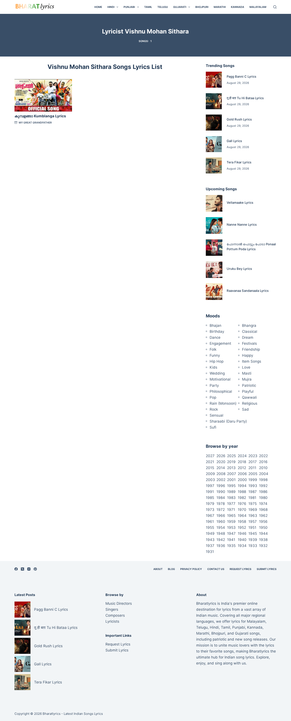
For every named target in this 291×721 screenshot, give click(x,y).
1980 (263, 498)
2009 (210, 474)
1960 (220, 521)
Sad (245, 409)
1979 (210, 504)
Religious (249, 403)
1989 (231, 492)
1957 (252, 521)
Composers (115, 615)
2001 (231, 480)
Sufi (213, 427)
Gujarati (179, 7)
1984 (220, 498)
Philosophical (221, 391)
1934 (242, 546)
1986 (263, 492)
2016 (263, 462)
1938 (263, 540)
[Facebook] (16, 569)
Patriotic (249, 385)
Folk (213, 349)
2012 (242, 468)
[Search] (275, 7)
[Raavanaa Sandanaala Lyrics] (214, 291)
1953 (231, 527)
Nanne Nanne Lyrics (242, 225)
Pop (213, 397)
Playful (248, 391)
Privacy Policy (191, 569)
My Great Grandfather (35, 122)
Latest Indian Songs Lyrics (83, 714)
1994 (242, 486)
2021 (210, 462)
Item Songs (251, 361)
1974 (263, 504)
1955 (210, 527)
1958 (242, 521)
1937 (210, 546)
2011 (252, 468)
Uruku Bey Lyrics (239, 269)
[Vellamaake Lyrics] (214, 203)
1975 (252, 504)
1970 (242, 509)
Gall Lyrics (234, 141)
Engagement (220, 343)
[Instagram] (28, 569)
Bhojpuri (201, 7)
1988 (242, 492)
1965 (231, 515)
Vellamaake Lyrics (240, 203)
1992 (263, 486)
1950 (263, 527)
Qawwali (249, 397)
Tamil (148, 7)
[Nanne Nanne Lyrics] (214, 225)
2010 (263, 468)
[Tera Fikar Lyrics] (214, 165)
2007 (231, 474)
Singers (111, 609)
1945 (252, 533)
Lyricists (112, 621)
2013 (231, 468)
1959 (231, 521)
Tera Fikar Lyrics (239, 162)
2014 (220, 468)
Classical (249, 331)
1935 (231, 546)
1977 (231, 504)
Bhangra (249, 325)
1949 (210, 533)
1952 (242, 527)
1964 (242, 515)
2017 (252, 462)
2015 (210, 468)
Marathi (220, 7)
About (158, 569)
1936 (220, 546)
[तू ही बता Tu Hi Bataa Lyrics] (214, 101)
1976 (242, 504)
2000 (242, 480)
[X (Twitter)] (22, 569)
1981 (252, 498)
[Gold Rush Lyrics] (214, 123)
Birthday (217, 331)
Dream (247, 337)
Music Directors (118, 603)
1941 (231, 540)
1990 (220, 492)
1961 (210, 521)
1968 (263, 509)
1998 (263, 480)
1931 (210, 551)
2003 (210, 480)
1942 (220, 540)
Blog (171, 569)
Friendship (251, 349)
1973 (210, 509)
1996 (220, 486)
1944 (263, 533)
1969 (252, 509)
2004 (263, 474)
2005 (252, 474)
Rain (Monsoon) (223, 403)
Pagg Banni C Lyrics (241, 76)
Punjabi (129, 7)
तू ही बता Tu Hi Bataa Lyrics (245, 98)
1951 (252, 527)
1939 (252, 540)
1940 (242, 540)
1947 (231, 533)
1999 (252, 480)
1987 (252, 492)
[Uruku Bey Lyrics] (214, 269)
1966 (220, 515)
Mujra (247, 379)
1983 (231, 498)
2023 (252, 456)
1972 (220, 509)
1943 (210, 540)
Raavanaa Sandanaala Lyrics (248, 291)
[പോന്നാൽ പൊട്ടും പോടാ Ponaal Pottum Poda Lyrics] (214, 247)
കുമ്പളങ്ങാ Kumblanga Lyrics (40, 116)
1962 (263, 515)
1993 (252, 486)
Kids (213, 367)
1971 (231, 509)
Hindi (110, 7)
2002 (220, 480)
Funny (215, 355)
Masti (246, 373)
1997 (210, 486)
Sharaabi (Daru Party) (228, 421)
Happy (247, 355)
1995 (231, 486)
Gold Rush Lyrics (239, 119)
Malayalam (257, 7)
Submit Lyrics (267, 569)
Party (214, 385)
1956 (263, 521)
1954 (220, 527)
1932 (263, 546)
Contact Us (215, 569)
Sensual (216, 415)
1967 (210, 515)
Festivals (249, 343)
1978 (220, 504)
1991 (210, 492)
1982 (242, 498)
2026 (220, 456)
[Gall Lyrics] (214, 144)
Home (98, 7)
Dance (215, 337)
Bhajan (215, 325)
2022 (263, 456)
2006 (242, 474)
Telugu (162, 7)
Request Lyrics (240, 569)
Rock (214, 409)
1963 (252, 515)
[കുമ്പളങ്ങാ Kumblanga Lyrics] (43, 95)
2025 (231, 456)
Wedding (217, 373)
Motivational (220, 379)
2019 (231, 462)
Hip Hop (216, 361)
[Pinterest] (35, 569)
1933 (252, 546)
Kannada (237, 7)
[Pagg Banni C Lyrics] (214, 80)
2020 (220, 462)
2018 (242, 462)
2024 (242, 456)
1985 (210, 498)
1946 (242, 533)
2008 (220, 474)
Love (246, 367)
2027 (210, 456)
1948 (220, 533)
